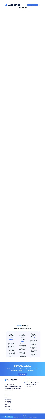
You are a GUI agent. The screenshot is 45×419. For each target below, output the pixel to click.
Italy (27, 232)
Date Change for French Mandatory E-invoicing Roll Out (22, 152)
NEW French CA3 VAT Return (14, 180)
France (17, 15)
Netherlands (31, 232)
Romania (36, 232)
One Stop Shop (8, 401)
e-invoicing (13, 15)
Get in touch (32, 5)
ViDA (26, 15)
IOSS (16, 86)
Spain (7, 234)
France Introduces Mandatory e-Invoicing (18, 39)
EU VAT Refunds (8, 409)
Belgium (13, 232)
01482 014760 (29, 381)
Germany (24, 232)
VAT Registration (8, 396)
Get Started (22, 374)
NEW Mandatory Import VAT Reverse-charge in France (22, 218)
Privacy (28, 417)
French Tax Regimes (12, 306)
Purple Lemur (35, 417)
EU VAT (13, 128)
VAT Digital (15, 417)
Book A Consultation (6, 416)
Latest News (22, 15)
